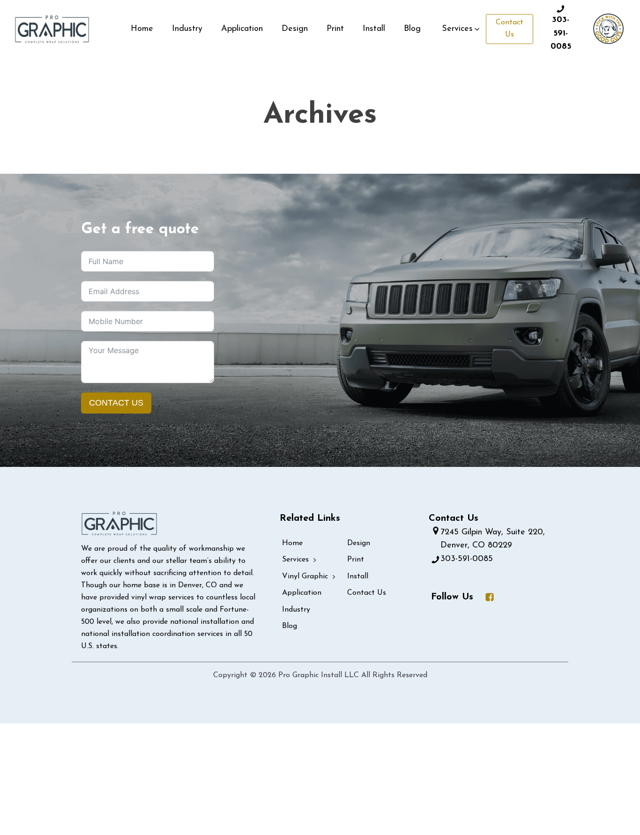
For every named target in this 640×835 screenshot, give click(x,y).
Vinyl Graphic (305, 576)
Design (295, 29)
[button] (461, 29)
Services (295, 559)
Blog (412, 29)
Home (142, 29)
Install (374, 29)
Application (242, 29)
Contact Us (509, 28)
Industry (187, 29)
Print (335, 29)
